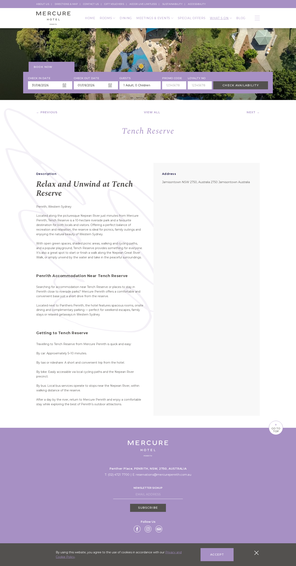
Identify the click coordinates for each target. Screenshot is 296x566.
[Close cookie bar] (256, 553)
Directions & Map (66, 4)
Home (90, 18)
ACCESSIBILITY (197, 4)
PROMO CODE (172, 78)
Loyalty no (197, 78)
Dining (126, 18)
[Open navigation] (257, 18)
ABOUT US (42, 4)
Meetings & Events (153, 18)
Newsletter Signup (148, 487)
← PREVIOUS (47, 112)
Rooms (106, 18)
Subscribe (148, 507)
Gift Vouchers (114, 4)
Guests (125, 78)
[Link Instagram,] (148, 529)
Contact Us (91, 4)
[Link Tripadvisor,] (158, 529)
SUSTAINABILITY (172, 4)
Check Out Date (86, 78)
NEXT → (253, 112)
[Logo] (53, 18)
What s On (219, 18)
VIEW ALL (152, 112)
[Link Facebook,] (137, 529)
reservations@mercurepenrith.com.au (163, 474)
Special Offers (192, 18)
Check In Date (39, 78)
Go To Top (275, 427)
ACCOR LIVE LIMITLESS (143, 4)
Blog (240, 18)
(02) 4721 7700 (119, 474)
